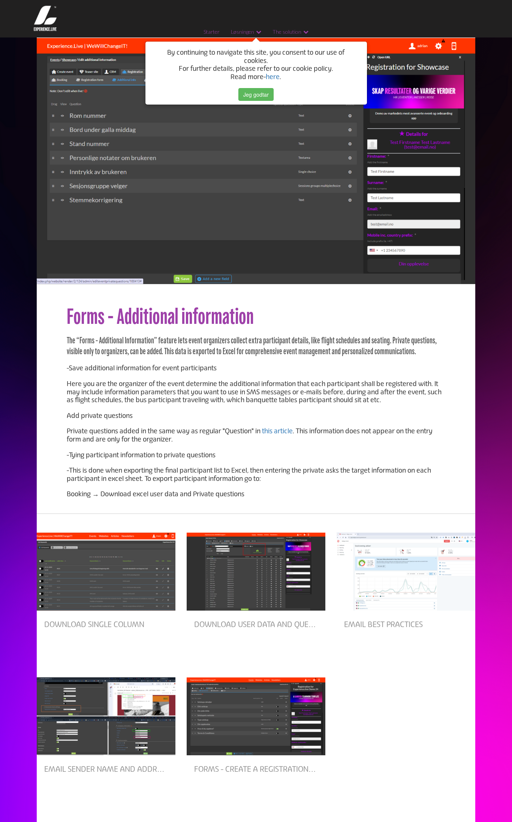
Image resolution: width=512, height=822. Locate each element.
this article (277, 431)
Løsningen (242, 31)
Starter (212, 31)
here (273, 77)
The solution (286, 31)
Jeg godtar (256, 94)
